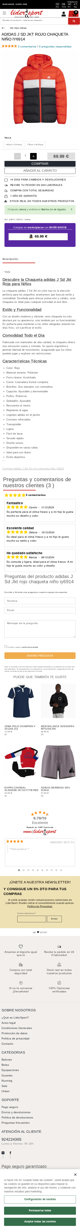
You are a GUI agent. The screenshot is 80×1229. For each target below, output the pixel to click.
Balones (7, 1059)
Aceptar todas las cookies (40, 1221)
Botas (5, 1064)
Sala (4, 1085)
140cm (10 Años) (14, 145)
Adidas (27, 220)
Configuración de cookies (40, 1199)
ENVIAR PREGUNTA (40, 655)
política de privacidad (30, 647)
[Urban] (4, 28)
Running (7, 1080)
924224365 (12, 1139)
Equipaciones (10, 1070)
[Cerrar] (75, 1174)
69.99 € (40, 236)
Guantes (7, 1075)
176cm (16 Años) (35, 145)
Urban (6, 1091)
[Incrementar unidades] (33, 156)
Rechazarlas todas (40, 1210)
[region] (40, 1199)
